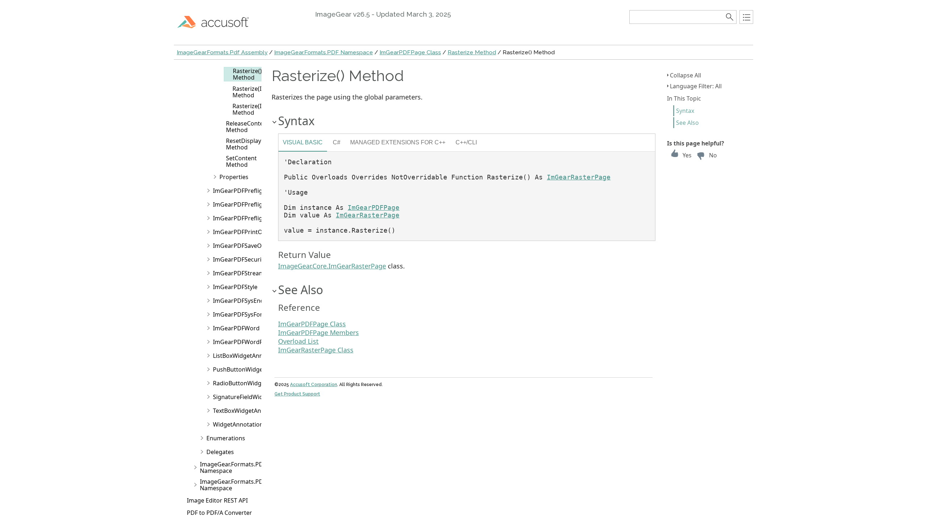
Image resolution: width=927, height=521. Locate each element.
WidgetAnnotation (238, 424)
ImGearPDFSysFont (239, 314)
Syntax (685, 111)
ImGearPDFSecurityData (246, 259)
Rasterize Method (472, 52)
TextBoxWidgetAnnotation (249, 410)
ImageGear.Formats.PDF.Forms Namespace (242, 467)
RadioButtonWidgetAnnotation (255, 383)
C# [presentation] (336, 142)
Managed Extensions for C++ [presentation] (397, 142)
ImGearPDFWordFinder (245, 342)
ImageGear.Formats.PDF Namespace (323, 52)
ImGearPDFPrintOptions (246, 232)
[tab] (302, 143)
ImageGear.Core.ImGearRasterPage (332, 266)
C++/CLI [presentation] (466, 142)
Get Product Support (297, 394)
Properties (233, 177)
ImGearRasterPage (579, 177)
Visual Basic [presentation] (303, 142)
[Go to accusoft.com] (217, 21)
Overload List (298, 341)
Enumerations (225, 438)
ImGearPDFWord (236, 328)
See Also (687, 123)
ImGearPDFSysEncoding (246, 300)
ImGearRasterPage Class (315, 350)
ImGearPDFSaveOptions (246, 245)
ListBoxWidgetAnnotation (248, 355)
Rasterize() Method (247, 74)
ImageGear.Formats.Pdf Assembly (222, 52)
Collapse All (685, 75)
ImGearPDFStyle (235, 287)
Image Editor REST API (217, 500)
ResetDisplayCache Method (252, 144)
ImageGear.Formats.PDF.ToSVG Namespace (242, 485)
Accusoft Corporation (313, 384)
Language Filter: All (696, 86)
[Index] (746, 17)
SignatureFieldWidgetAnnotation (258, 397)
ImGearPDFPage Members (318, 332)
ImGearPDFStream (238, 273)
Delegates (220, 452)
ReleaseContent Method (247, 127)
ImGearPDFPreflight (240, 190)
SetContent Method (241, 161)
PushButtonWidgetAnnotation (254, 369)
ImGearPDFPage (373, 207)
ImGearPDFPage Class (410, 52)
